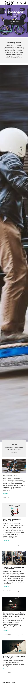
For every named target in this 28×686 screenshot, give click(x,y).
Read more (6, 493)
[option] (14, 21)
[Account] (20, 2)
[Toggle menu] (2, 2)
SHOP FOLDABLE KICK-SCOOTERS (14, 22)
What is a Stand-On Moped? (10, 475)
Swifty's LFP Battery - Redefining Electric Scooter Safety (12, 520)
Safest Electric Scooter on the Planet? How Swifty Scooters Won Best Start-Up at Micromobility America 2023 (14, 614)
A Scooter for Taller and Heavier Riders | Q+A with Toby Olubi (14, 657)
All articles (14, 452)
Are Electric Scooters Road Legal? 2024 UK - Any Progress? (13, 568)
